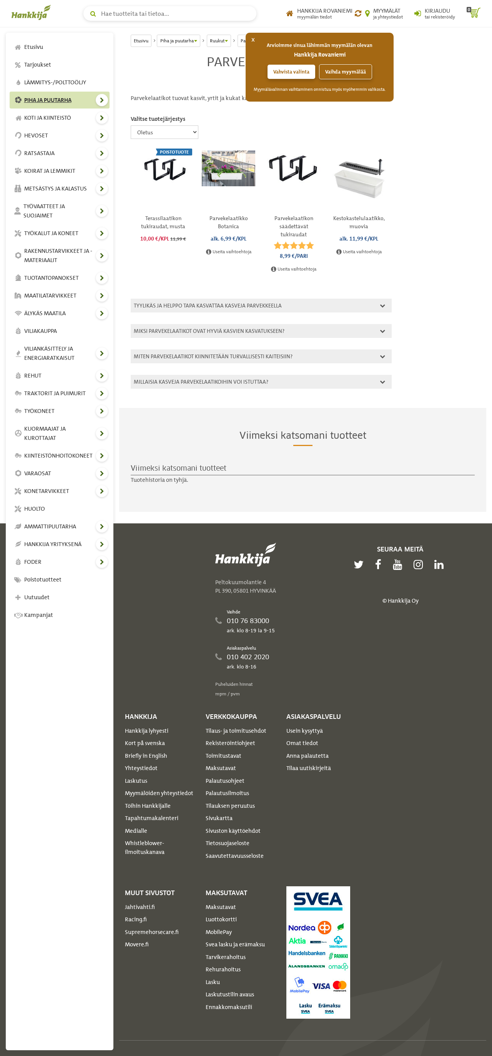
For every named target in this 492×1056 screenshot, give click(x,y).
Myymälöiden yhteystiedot (159, 793)
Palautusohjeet (225, 781)
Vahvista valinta (291, 72)
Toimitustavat (223, 756)
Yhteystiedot (141, 768)
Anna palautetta (307, 756)
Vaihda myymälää (345, 72)
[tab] (261, 305)
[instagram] (420, 564)
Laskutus (136, 781)
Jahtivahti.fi (140, 907)
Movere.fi (137, 944)
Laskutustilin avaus (230, 994)
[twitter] (360, 564)
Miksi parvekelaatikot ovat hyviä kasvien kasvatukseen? (207, 330)
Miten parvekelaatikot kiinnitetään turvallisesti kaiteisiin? (212, 356)
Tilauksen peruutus (230, 806)
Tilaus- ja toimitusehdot (236, 731)
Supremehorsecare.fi (152, 932)
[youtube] (399, 564)
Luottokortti (221, 919)
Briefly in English (146, 756)
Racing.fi (136, 919)
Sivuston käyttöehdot (233, 831)
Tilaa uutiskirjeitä (308, 768)
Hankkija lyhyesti (146, 731)
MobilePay (219, 932)
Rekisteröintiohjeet (230, 743)
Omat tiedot (302, 743)
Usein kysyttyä (304, 731)
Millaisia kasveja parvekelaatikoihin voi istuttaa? (199, 381)
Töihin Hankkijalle (148, 806)
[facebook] (380, 564)
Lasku (213, 982)
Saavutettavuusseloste (235, 856)
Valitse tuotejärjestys (158, 119)
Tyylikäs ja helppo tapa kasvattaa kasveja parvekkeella (206, 305)
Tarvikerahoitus (226, 957)
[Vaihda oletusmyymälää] (358, 13)
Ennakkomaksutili (229, 1007)
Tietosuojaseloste (227, 843)
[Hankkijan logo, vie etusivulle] (33, 12)
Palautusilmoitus (227, 793)
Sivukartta (219, 818)
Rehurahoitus (223, 969)
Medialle (136, 831)
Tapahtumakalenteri (151, 818)
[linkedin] (440, 564)
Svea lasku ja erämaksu (235, 944)
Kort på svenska (145, 743)
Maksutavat (221, 768)
